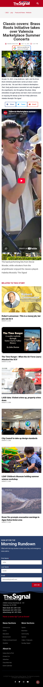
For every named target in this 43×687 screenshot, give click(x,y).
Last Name (5, 567)
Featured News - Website (23, 13)
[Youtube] (28, 682)
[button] (5, 3)
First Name (5, 558)
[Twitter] (19, 682)
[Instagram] (23, 682)
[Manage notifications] (38, 682)
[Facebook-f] (15, 682)
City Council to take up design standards (20, 438)
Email (3, 575)
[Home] (2, 13)
